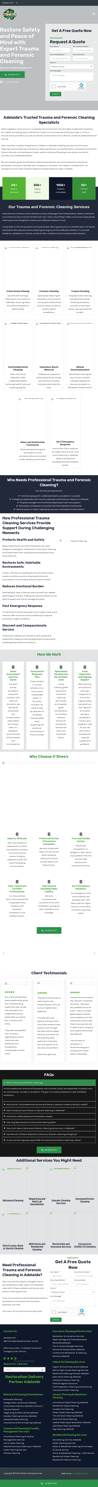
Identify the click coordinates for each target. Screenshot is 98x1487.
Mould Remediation (62, 1343)
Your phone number (81, 46)
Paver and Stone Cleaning (65, 1419)
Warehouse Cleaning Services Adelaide (71, 1373)
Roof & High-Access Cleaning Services (70, 1370)
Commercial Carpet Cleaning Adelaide (70, 1402)
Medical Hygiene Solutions (65, 1383)
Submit (55, 94)
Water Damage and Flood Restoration (70, 1339)
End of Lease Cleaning (14, 1443)
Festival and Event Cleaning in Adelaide (22, 1446)
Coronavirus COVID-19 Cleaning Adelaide (22, 1422)
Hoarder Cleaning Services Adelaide (20, 1416)
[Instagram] (12, 1358)
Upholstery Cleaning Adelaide (66, 1426)
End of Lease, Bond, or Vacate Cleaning (13, 1247)
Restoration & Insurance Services (68, 1336)
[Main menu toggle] (94, 14)
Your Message (56, 71)
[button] (17, 3)
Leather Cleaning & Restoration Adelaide (72, 1422)
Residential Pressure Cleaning (67, 1459)
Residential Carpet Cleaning (66, 1406)
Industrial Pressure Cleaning (66, 1380)
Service (53, 63)
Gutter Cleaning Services (15, 1450)
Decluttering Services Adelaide (67, 1440)
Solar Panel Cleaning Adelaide (67, 1377)
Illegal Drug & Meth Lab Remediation (21, 1412)
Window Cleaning (12, 1453)
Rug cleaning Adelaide (63, 1429)
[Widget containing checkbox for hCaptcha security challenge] (68, 86)
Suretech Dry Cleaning (63, 1409)
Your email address (58, 54)
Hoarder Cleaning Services (61, 1201)
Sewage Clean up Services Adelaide (20, 1402)
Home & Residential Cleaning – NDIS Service (73, 1453)
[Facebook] (5, 1358)
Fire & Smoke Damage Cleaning (68, 1346)
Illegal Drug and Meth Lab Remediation (37, 1201)
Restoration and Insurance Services (61, 1245)
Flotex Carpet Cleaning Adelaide (67, 1412)
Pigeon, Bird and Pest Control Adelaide (70, 1367)
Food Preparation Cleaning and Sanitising (72, 1387)
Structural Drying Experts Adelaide (69, 1349)
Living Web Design (80, 1473)
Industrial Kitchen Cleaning (66, 1390)
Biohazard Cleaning (13, 1200)
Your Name (54, 46)
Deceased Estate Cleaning (85, 1200)
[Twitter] (8, 1358)
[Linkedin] (15, 1358)
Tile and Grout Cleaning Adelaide (68, 1416)
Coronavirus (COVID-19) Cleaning (85, 1245)
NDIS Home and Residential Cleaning (37, 1247)
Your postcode (78, 54)
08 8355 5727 (8, 3)
